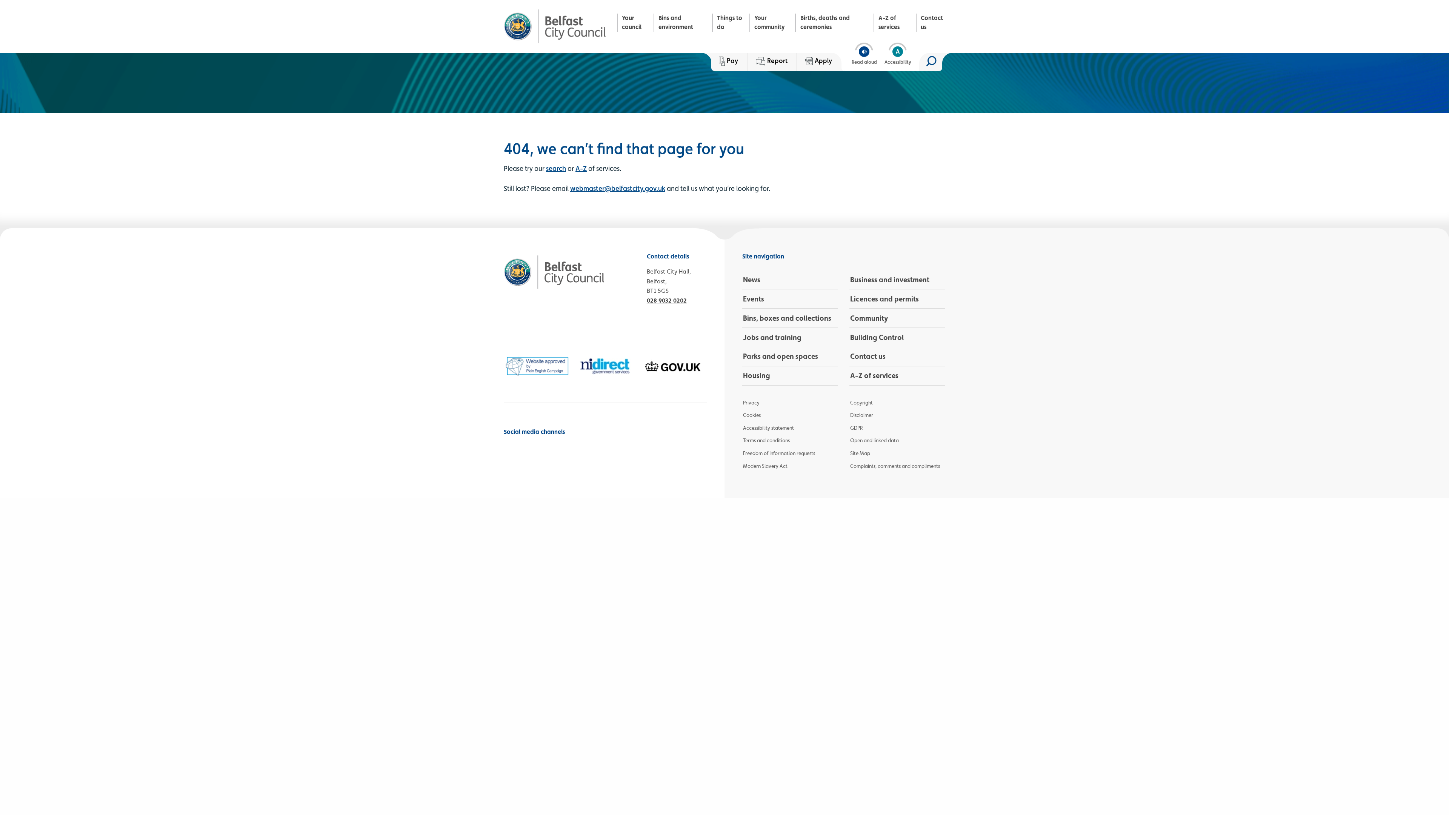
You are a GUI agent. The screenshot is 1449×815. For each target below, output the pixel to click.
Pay (732, 61)
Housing (756, 375)
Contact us (932, 22)
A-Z (581, 168)
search (556, 168)
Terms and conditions (766, 440)
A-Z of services (889, 22)
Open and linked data (874, 440)
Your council (631, 22)
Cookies (752, 415)
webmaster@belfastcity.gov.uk (617, 188)
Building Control (877, 337)
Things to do (729, 22)
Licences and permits (884, 299)
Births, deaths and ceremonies (825, 22)
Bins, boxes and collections (787, 318)
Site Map (860, 453)
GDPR (856, 428)
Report (777, 61)
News (751, 279)
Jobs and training (772, 337)
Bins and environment (675, 22)
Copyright (861, 403)
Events (753, 299)
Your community (769, 22)
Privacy (751, 403)
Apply (823, 61)
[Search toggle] (930, 62)
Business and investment (889, 279)
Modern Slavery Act (765, 466)
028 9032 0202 (667, 300)
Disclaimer (861, 415)
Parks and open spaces (780, 356)
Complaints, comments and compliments (895, 466)
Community (869, 318)
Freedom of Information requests (779, 453)
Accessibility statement (768, 428)
